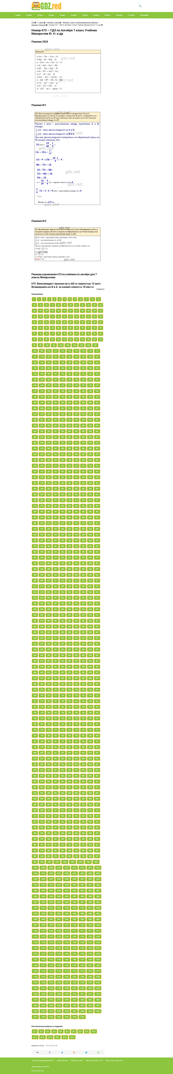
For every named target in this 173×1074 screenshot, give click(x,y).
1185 (90, 977)
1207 (51, 994)
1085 (82, 914)
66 (58, 328)
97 (100, 339)
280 (48, 448)
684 (76, 678)
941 (55, 827)
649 (41, 661)
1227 (66, 1005)
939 (41, 827)
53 (52, 322)
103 (67, 345)
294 (76, 454)
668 (35, 672)
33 (76, 311)
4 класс (51, 15)
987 (97, 850)
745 (83, 713)
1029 (66, 879)
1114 (98, 931)
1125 (43, 942)
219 (41, 414)
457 (97, 546)
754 (76, 718)
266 (90, 437)
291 (55, 454)
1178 (35, 977)
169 (41, 385)
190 (48, 397)
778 (35, 736)
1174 (74, 971)
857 (97, 776)
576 (90, 615)
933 (69, 822)
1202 (82, 988)
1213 (98, 994)
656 (90, 661)
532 (62, 592)
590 (48, 626)
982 (62, 850)
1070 (35, 908)
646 (90, 655)
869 (41, 787)
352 (62, 489)
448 (35, 546)
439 (41, 540)
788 (35, 741)
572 (62, 615)
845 (83, 770)
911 (55, 810)
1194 (90, 982)
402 (62, 517)
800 (48, 747)
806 (90, 747)
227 (97, 414)
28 (46, 311)
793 (69, 741)
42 (58, 316)
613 (69, 638)
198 (35, 403)
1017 (43, 873)
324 (76, 471)
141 (55, 368)
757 (97, 718)
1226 (59, 1005)
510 (48, 581)
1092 (66, 919)
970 (48, 845)
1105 (98, 925)
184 (76, 391)
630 (48, 649)
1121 (82, 936)
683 (69, 678)
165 (83, 380)
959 (41, 839)
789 (41, 741)
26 (34, 311)
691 (55, 684)
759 (41, 724)
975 (83, 845)
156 (90, 374)
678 (35, 678)
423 (69, 529)
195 (83, 397)
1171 (51, 971)
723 (69, 701)
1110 (66, 931)
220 (48, 414)
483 (69, 563)
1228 (74, 1005)
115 (83, 351)
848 (35, 776)
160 (48, 380)
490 (48, 569)
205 (83, 403)
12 (92, 299)
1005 (88, 862)
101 (53, 345)
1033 (98, 879)
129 (41, 362)
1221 (90, 1000)
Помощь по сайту (77, 1060)
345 (83, 483)
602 (62, 632)
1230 (90, 1005)
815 (83, 753)
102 (60, 345)
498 (35, 575)
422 (62, 529)
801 (55, 747)
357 (97, 489)
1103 (82, 925)
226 (90, 414)
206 (90, 403)
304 (76, 460)
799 (41, 747)
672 (62, 672)
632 (62, 649)
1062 (43, 902)
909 (41, 810)
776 (90, 730)
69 (76, 328)
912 (62, 810)
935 (83, 822)
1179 (43, 977)
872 (62, 787)
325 (83, 471)
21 (76, 305)
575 (83, 615)
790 (48, 741)
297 (97, 454)
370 (48, 500)
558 (35, 609)
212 (62, 408)
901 (55, 805)
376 (90, 500)
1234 (51, 1011)
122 (62, 357)
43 (64, 316)
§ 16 (72, 1037)
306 (90, 460)
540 (48, 598)
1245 (66, 1017)
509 (41, 581)
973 (69, 845)
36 (94, 311)
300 (48, 460)
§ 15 (64, 1037)
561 (55, 609)
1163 (59, 965)
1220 (82, 1000)
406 (90, 517)
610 (48, 638)
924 (76, 816)
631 (55, 649)
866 (90, 781)
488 (35, 569)
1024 (98, 873)
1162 (51, 965)
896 (90, 799)
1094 (82, 919)
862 (62, 781)
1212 (90, 994)
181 (55, 391)
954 (76, 833)
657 (97, 661)
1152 (43, 960)
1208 (59, 994)
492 (62, 569)
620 (48, 644)
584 (76, 621)
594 (76, 626)
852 (62, 776)
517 (97, 581)
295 (83, 454)
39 (40, 316)
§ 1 (35, 1031)
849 (41, 776)
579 (41, 621)
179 (41, 391)
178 (35, 391)
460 (48, 552)
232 (62, 420)
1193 (82, 982)
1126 (51, 942)
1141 (98, 948)
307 (97, 460)
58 (82, 322)
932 (62, 822)
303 (69, 460)
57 (76, 322)
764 (76, 724)
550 (48, 603)
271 (55, 443)
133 (69, 362)
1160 (35, 965)
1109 (59, 931)
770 (48, 730)
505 (83, 575)
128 (35, 362)
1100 (59, 925)
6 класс (74, 15)
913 (69, 810)
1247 (82, 1017)
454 (76, 546)
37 (100, 311)
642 (62, 655)
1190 (59, 982)
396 (90, 512)
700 (48, 690)
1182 (66, 977)
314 (76, 466)
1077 (90, 908)
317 (97, 466)
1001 (57, 862)
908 (35, 810)
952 (62, 833)
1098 (43, 925)
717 (97, 695)
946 (90, 827)
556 (90, 603)
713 (69, 695)
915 (83, 810)
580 (48, 621)
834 (76, 764)
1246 (74, 1017)
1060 (98, 896)
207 (97, 403)
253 (69, 431)
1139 (82, 948)
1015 (98, 868)
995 (83, 856)
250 (48, 431)
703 (69, 690)
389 (41, 512)
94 (82, 339)
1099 (51, 925)
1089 (43, 919)
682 (62, 678)
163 (69, 380)
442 (62, 540)
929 (41, 822)
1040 (82, 885)
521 (55, 586)
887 (97, 793)
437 (97, 535)
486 (90, 563)
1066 (74, 902)
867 (97, 781)
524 (76, 586)
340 (48, 483)
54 (58, 322)
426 (90, 529)
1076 (82, 908)
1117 (51, 936)
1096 (98, 919)
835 (83, 764)
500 (48, 575)
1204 (98, 988)
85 (100, 334)
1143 (43, 954)
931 (55, 822)
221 (55, 414)
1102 (74, 925)
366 (90, 494)
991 (55, 856)
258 (35, 437)
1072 (51, 908)
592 (62, 626)
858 (35, 781)
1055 (59, 896)
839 (41, 770)
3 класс (40, 15)
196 (90, 397)
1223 (35, 1005)
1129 (74, 942)
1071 (43, 908)
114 (76, 351)
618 (35, 644)
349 (41, 489)
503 (69, 575)
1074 (66, 908)
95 (88, 339)
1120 (74, 936)
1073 (59, 908)
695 (83, 684)
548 (35, 603)
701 (55, 690)
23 (88, 305)
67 (64, 328)
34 (82, 311)
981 (55, 850)
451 (55, 546)
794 (76, 741)
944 (76, 827)
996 (90, 856)
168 (35, 385)
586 (90, 621)
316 (90, 466)
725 (83, 701)
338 (35, 483)
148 (35, 374)
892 (62, 799)
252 (62, 431)
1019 (59, 873)
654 (76, 661)
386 (90, 506)
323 (69, 471)
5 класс (62, 15)
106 (88, 345)
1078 (98, 908)
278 (35, 448)
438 (35, 540)
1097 (35, 925)
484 (76, 563)
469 (41, 558)
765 (83, 724)
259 (41, 437)
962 (62, 839)
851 (55, 776)
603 (69, 632)
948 (35, 833)
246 (90, 426)
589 (41, 626)
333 (69, 477)
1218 (66, 1000)
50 (34, 322)
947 (97, 827)
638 (35, 655)
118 (35, 357)
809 (41, 753)
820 (48, 759)
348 (35, 489)
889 (41, 799)
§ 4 (54, 1031)
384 (76, 506)
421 (55, 529)
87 (40, 339)
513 (69, 581)
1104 (90, 925)
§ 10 (93, 1031)
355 (83, 489)
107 (95, 345)
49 (100, 316)
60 (94, 322)
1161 (43, 965)
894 (76, 799)
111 (55, 351)
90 (58, 339)
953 (69, 833)
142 (62, 368)
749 (41, 718)
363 (69, 494)
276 (90, 443)
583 (69, 621)
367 (97, 494)
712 (62, 695)
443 (69, 540)
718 (35, 701)
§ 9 (87, 1031)
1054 (51, 896)
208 (35, 408)
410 (48, 523)
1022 (82, 873)
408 (35, 523)
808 (35, 753)
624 (76, 644)
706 (90, 690)
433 (69, 535)
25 (100, 305)
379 (41, 506)
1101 (66, 925)
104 (74, 345)
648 (35, 661)
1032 (90, 879)
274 (76, 443)
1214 (35, 1000)
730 (48, 707)
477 (97, 558)
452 (62, 546)
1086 (90, 914)
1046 (59, 891)
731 (55, 707)
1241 (35, 1017)
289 (41, 454)
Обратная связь (62, 1060)
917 (97, 810)
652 (62, 661)
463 (69, 552)
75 (40, 334)
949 (41, 833)
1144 (51, 954)
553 (69, 603)
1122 (90, 936)
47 (88, 316)
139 (41, 368)
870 (48, 787)
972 (62, 845)
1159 (98, 960)
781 (55, 736)
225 (83, 414)
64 (46, 328)
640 (48, 655)
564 (76, 609)
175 (83, 385)
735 (83, 707)
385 (83, 506)
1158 (90, 960)
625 (83, 644)
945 (83, 827)
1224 (43, 1005)
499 (41, 575)
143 (69, 368)
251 (55, 431)
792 (62, 741)
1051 (98, 891)
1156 (74, 960)
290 (48, 454)
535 (83, 592)
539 (41, 598)
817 (97, 753)
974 (76, 845)
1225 (51, 1005)
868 (35, 787)
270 (48, 443)
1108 (51, 931)
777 (97, 730)
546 (90, 598)
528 (35, 592)
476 (90, 558)
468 (35, 558)
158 (35, 380)
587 (97, 621)
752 (62, 718)
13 (98, 299)
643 (69, 655)
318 (35, 471)
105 (81, 345)
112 (62, 351)
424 (76, 529)
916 (90, 810)
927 (97, 816)
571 (55, 615)
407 (97, 517)
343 (69, 483)
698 (35, 690)
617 (97, 638)
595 (83, 626)
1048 (74, 891)
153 (69, 374)
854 (76, 776)
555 (83, 603)
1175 (82, 971)
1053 (43, 896)
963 (69, 839)
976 (90, 845)
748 (35, 718)
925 (83, 816)
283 (69, 448)
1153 (51, 960)
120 (48, 357)
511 (55, 581)
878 (35, 793)
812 (62, 753)
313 (69, 466)
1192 (74, 982)
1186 (98, 977)
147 (97, 368)
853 (69, 776)
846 (90, 770)
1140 (90, 948)
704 (76, 690)
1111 (74, 931)
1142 (35, 954)
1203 (90, 988)
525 (83, 586)
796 (90, 741)
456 (90, 546)
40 (46, 316)
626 (90, 644)
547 (97, 598)
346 (90, 483)
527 (97, 586)
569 (41, 615)
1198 (51, 988)
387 (97, 506)
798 (35, 747)
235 (83, 420)
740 (48, 713)
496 (90, 569)
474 (76, 558)
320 (48, 471)
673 (69, 672)
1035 (43, 885)
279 (41, 448)
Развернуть (101, 289)
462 (62, 552)
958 (35, 839)
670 (48, 672)
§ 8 (80, 1031)
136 (90, 362)
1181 (59, 977)
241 (55, 426)
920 (48, 816)
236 (90, 420)
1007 (35, 868)
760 (48, 724)
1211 (82, 994)
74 (34, 334)
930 (48, 822)
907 (97, 805)
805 (83, 747)
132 (62, 362)
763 (69, 724)
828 (35, 764)
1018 (51, 873)
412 (62, 523)
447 (97, 540)
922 (62, 816)
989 (41, 856)
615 (83, 638)
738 (35, 713)
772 (62, 730)
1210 (74, 994)
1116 (43, 936)
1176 (90, 971)
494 (76, 569)
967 (97, 839)
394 (76, 512)
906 (90, 805)
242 (62, 426)
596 (90, 626)
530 (48, 592)
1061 (35, 902)
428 (35, 535)
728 (35, 707)
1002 (65, 862)
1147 (74, 954)
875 (83, 787)
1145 (59, 954)
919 (41, 816)
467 (97, 552)
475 (83, 558)
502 (62, 575)
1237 (74, 1011)
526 (90, 586)
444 (76, 540)
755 (83, 718)
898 (35, 805)
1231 (98, 1005)
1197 (43, 988)
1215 (43, 1000)
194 (76, 397)
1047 (66, 891)
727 (97, 701)
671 (55, 672)
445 (83, 540)
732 (62, 707)
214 (76, 408)
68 (70, 328)
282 (62, 448)
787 (97, 736)
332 (62, 477)
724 (76, 701)
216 (90, 408)
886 (90, 793)
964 (76, 839)
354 (76, 489)
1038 (66, 885)
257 (97, 431)
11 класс (131, 15)
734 (76, 707)
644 (76, 655)
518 (35, 586)
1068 (90, 902)
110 (48, 351)
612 (62, 638)
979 (41, 850)
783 (69, 736)
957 (97, 833)
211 (55, 408)
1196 (35, 988)
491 (55, 569)
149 (41, 374)
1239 (90, 1011)
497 (97, 569)
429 (41, 535)
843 (69, 770)
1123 (98, 936)
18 (58, 305)
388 (35, 512)
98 (34, 345)
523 (69, 586)
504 (76, 575)
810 (48, 753)
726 (90, 701)
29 (52, 311)
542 (62, 598)
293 (69, 454)
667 (97, 667)
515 (83, 581)
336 (90, 477)
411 (55, 523)
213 (69, 408)
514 (76, 581)
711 (55, 695)
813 (69, 753)
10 (80, 299)
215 (83, 408)
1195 (98, 982)
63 (40, 328)
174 (76, 385)
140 (48, 368)
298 (35, 460)
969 (41, 845)
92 (70, 339)
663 (69, 667)
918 (35, 816)
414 (76, 523)
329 (41, 477)
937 (97, 822)
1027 (51, 879)
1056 (66, 896)
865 (83, 781)
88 (46, 339)
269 (41, 443)
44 (70, 316)
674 (76, 672)
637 (97, 649)
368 (35, 500)
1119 (66, 936)
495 (83, 569)
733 (69, 707)
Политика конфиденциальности (43, 1060)
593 (69, 626)
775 (83, 730)
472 (62, 558)
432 (62, 535)
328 (35, 477)
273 (69, 443)
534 (76, 592)
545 (83, 598)
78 (58, 334)
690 (48, 684)
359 (41, 494)
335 (83, 477)
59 (88, 322)
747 (97, 713)
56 (70, 322)
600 (48, 632)
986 (90, 850)
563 (69, 609)
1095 (90, 919)
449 (41, 546)
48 (94, 316)
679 (41, 678)
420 (48, 529)
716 (90, 695)
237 (97, 420)
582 (62, 621)
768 (35, 730)
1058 (82, 896)
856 (90, 776)
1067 (82, 902)
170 (48, 385)
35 (88, 311)
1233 (43, 1011)
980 (48, 850)
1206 (43, 994)
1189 (51, 982)
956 (90, 833)
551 (55, 603)
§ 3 (48, 1031)
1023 (90, 873)
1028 (59, 879)
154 (76, 374)
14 (34, 305)
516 (90, 581)
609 (41, 638)
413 (69, 523)
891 (55, 799)
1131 (90, 942)
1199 (59, 988)
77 (52, 334)
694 (76, 684)
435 (83, 535)
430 (48, 535)
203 (69, 403)
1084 (74, 914)
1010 (59, 868)
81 (76, 334)
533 (69, 592)
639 (41, 655)
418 (35, 529)
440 (48, 540)
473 (69, 558)
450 (48, 546)
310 (48, 466)
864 (76, 781)
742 (62, 713)
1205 (35, 994)
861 (55, 781)
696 (90, 684)
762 (62, 724)
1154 (59, 960)
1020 (66, 873)
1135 (51, 948)
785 (83, 736)
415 (83, 523)
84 (94, 334)
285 (83, 448)
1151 (35, 960)
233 (69, 420)
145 (83, 368)
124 (76, 357)
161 (55, 380)
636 (90, 649)
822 (62, 759)
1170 (43, 971)
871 (55, 787)
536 (90, 592)
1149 (90, 954)
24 (94, 305)
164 (76, 380)
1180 (51, 977)
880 (48, 793)
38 (34, 316)
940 (48, 827)
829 (41, 764)
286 (90, 448)
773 (69, 730)
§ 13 (50, 1037)
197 (97, 397)
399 (41, 517)
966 (90, 839)
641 (55, 655)
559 (41, 609)
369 (41, 500)
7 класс (85, 15)
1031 (82, 879)
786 (90, 736)
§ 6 (67, 1031)
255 (83, 431)
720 (48, 701)
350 (48, 489)
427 (97, 529)
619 (41, 644)
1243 (51, 1017)
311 (55, 466)
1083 (66, 914)
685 (83, 678)
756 (90, 718)
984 (76, 850)
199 (41, 403)
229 (41, 420)
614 (76, 638)
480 (48, 563)
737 (97, 707)
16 (46, 305)
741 (55, 713)
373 (69, 500)
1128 (66, 942)
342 (62, 483)
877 (97, 787)
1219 (74, 1000)
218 (35, 414)
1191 (66, 982)
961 (55, 839)
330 (48, 477)
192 (62, 397)
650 (48, 661)
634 (76, 649)
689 (41, 684)
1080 (43, 914)
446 (90, 540)
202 (62, 403)
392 (62, 512)
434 (76, 535)
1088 (35, 919)
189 (41, 397)
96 (94, 339)
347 (97, 483)
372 (62, 500)
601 (55, 632)
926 (90, 816)
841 (55, 770)
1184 (82, 977)
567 (97, 609)
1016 (35, 873)
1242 (43, 1017)
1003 (72, 862)
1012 (74, 868)
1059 (90, 896)
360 (48, 494)
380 (48, 506)
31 (64, 311)
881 (55, 793)
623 (69, 644)
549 (41, 603)
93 (76, 339)
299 (41, 460)
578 (35, 621)
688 (35, 684)
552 (62, 603)
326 (90, 471)
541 (55, 598)
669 (41, 672)
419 (41, 529)
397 (97, 512)
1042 (98, 885)
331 (55, 477)
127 (97, 357)
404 (76, 517)
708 (35, 695)
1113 (90, 931)
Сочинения (144, 15)
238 (35, 426)
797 (97, 741)
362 (62, 494)
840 (48, 770)
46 (82, 316)
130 (48, 362)
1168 (98, 965)
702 (62, 690)
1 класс (18, 15)
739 (41, 713)
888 (35, 799)
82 (82, 334)
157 (97, 374)
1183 (74, 977)
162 (62, 380)
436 (90, 535)
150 (48, 374)
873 (69, 787)
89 (52, 339)
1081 (51, 914)
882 (62, 793)
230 (48, 420)
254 (76, 431)
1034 (35, 885)
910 (48, 810)
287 (97, 448)
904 (76, 805)
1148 (82, 954)
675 (83, 672)
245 (83, 426)
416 (90, 523)
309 (41, 466)
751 (55, 718)
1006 (96, 862)
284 (76, 448)
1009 (51, 868)
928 (35, 822)
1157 (82, 960)
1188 (43, 982)
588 (35, 626)
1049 (82, 891)
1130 (82, 942)
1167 (90, 965)
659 (41, 667)
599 (41, 632)
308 (35, 466)
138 (35, 368)
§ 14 (57, 1037)
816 (90, 753)
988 (35, 856)
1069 (98, 902)
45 (76, 316)
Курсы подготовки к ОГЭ (94, 1060)
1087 (98, 914)
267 (97, 437)
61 (100, 322)
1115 (35, 936)
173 (69, 385)
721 (55, 701)
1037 (59, 885)
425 (83, 529)
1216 (51, 1000)
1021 (74, 873)
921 (55, 816)
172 (62, 385)
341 (55, 483)
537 (97, 592)
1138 (74, 948)
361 (55, 494)
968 (35, 845)
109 (41, 351)
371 (55, 500)
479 (41, 563)
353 (69, 489)
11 (86, 299)
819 (41, 759)
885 (83, 793)
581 (55, 621)
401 (55, 517)
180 (48, 391)
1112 (82, 931)
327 (97, 471)
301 (55, 460)
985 (83, 850)
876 (90, 787)
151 (55, 374)
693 (69, 684)
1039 (74, 885)
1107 (43, 931)
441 (55, 540)
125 (83, 357)
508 (35, 581)
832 (62, 764)
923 (69, 816)
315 (83, 466)
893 (69, 799)
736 (90, 707)
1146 (66, 954)
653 (69, 661)
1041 (90, 885)
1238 (82, 1011)
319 (41, 471)
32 (70, 311)
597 (97, 626)
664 (76, 667)
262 (62, 437)
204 (76, 403)
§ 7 (74, 1031)
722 (62, 701)
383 (69, 506)
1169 (35, 971)
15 (40, 305)
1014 (90, 868)
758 (35, 724)
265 (83, 437)
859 (41, 781)
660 (48, 667)
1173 (66, 971)
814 (76, 753)
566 (90, 609)
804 (76, 747)
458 (35, 552)
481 (55, 563)
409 (41, 523)
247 (97, 426)
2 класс (29, 15)
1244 (59, 1017)
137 (97, 362)
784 (76, 736)
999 (41, 862)
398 (35, 517)
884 (76, 793)
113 (69, 351)
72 (94, 328)
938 (35, 827)
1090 (51, 919)
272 (62, 443)
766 (90, 724)
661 (55, 667)
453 (69, 546)
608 (35, 638)
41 (52, 316)
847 (97, 770)
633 (69, 649)
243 (69, 426)
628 (35, 649)
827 (97, 759)
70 (82, 328)
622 (62, 644)
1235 (59, 1011)
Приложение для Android (40, 1066)
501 (55, 575)
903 (69, 805)
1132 (98, 942)
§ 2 (41, 1031)
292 (62, 454)
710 (48, 695)
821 (55, 759)
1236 (66, 1011)
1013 (82, 868)
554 (76, 603)
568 (35, 615)
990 (48, 856)
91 (64, 339)
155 (83, 374)
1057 (74, 896)
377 (97, 500)
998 (35, 862)
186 (90, 391)
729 (41, 707)
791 (55, 741)
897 (97, 799)
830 (48, 764)
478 (35, 563)
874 (76, 787)
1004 (80, 862)
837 (97, 764)
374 (76, 500)
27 (40, 311)
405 (83, 517)
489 (41, 569)
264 (76, 437)
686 (90, 678)
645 (83, 655)
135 (83, 362)
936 (90, 822)
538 (35, 598)
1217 (59, 1000)
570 (48, 615)
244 (76, 426)
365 (83, 494)
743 (69, 713)
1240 (98, 1011)
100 (47, 345)
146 (90, 368)
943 (69, 827)
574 (76, 615)
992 (62, 856)
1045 (51, 891)
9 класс (107, 15)
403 (69, 517)
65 (52, 328)
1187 (35, 982)
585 (83, 621)
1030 (74, 879)
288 (35, 454)
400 (48, 517)
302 (62, 460)
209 (41, 408)
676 (90, 672)
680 (48, 678)
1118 (59, 936)
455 (83, 546)
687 (97, 678)
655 (83, 661)
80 (70, 334)
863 (69, 781)
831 (55, 764)
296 (90, 454)
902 (62, 805)
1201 (74, 988)
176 (90, 385)
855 (83, 776)
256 (90, 431)
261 (55, 437)
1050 (90, 891)
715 (83, 695)
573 (69, 615)
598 (35, 632)
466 (90, 552)
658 (35, 667)
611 (55, 638)
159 (41, 380)
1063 (51, 902)
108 (35, 351)
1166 (82, 965)
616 (90, 638)
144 (76, 368)
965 (83, 839)
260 (48, 437)
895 (83, 799)
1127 (59, 942)
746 (90, 713)
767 (97, 724)
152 (62, 374)
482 (62, 563)
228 (35, 420)
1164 (66, 965)
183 (69, 391)
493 (69, 569)
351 (55, 489)
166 (90, 380)
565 (83, 609)
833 (69, 764)
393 (69, 512)
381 (55, 506)
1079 (35, 914)
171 (55, 385)
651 (55, 661)
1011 (66, 868)
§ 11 (35, 1037)
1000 (49, 862)
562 (62, 609)
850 (48, 776)
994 (76, 856)
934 (76, 822)
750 (48, 718)
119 (41, 357)
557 (97, 603)
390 (48, 512)
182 (62, 391)
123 (69, 357)
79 (64, 334)
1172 (59, 971)
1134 (43, 948)
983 (69, 850)
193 (69, 397)
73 (100, 328)
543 (69, 598)
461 (55, 552)
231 (55, 420)
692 (62, 684)
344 (76, 483)
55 (64, 322)
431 (55, 535)
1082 (59, 914)
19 (64, 305)
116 (90, 351)
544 (76, 598)
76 (46, 334)
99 (40, 345)
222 (62, 414)
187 (97, 391)
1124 (35, 942)
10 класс (119, 15)
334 (76, 477)
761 (55, 724)
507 (97, 575)
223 (69, 414)
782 (62, 736)
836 (90, 764)
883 (69, 793)
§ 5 (61, 1031)
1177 (98, 971)
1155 (66, 960)
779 (41, 736)
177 (97, 385)
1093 (74, 919)
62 (34, 328)
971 (55, 845)
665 (83, 667)
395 (83, 512)
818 (35, 759)
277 (97, 443)
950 (48, 833)
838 (35, 770)
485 (83, 563)
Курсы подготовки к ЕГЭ (114, 1060)
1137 (66, 948)
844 (76, 770)
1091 (59, 919)
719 (41, 701)
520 (48, 586)
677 (97, 672)
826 (90, 759)
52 (46, 322)
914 (76, 810)
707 (97, 690)
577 (97, 615)
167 (97, 380)
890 (48, 799)
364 (76, 494)
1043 (35, 891)
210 (48, 408)
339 (41, 483)
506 (90, 575)
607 (97, 632)
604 (76, 632)
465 (83, 552)
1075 (74, 908)
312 (62, 466)
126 (90, 357)
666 (90, 667)
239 (41, 426)
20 (70, 305)
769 (41, 730)
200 (48, 403)
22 (82, 305)
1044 (43, 891)
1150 (98, 954)
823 (69, 759)
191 (55, 397)
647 (97, 655)
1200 (66, 988)
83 (88, 334)
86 (34, 339)
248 (35, 431)
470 (48, 558)
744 (76, 713)
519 (41, 586)
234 (76, 420)
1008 (43, 868)
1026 (43, 879)
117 (97, 351)
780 (48, 736)
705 (83, 690)
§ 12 (42, 1037)
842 (62, 770)
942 (62, 827)
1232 (35, 1011)
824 (76, 759)
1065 (66, 902)
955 (83, 833)
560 (48, 609)
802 (62, 747)
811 (55, 753)
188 (35, 397)
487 (97, 563)
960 (48, 839)
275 (83, 443)
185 (83, 391)
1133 (35, 948)
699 (41, 690)
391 (55, 512)
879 (41, 793)
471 (55, 558)
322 (62, 471)
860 (48, 781)
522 (62, 586)
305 (83, 460)
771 (55, 730)
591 (55, 626)
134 (76, 362)
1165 (74, 965)
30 (58, 311)
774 (76, 730)
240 (48, 426)
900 (48, 805)
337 (97, 477)
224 (76, 414)
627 (97, 644)
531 (55, 592)
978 (35, 850)
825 (83, 759)
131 (55, 362)
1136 (59, 948)
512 (62, 581)
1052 (35, 896)
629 (41, 649)
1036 (51, 885)
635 (83, 649)
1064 (59, 902)
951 (55, 833)
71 (88, 328)
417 (97, 523)
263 (69, 437)
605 (83, 632)
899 (41, 805)
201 (55, 403)
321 (55, 471)
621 (55, 644)
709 (41, 695)
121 (55, 357)
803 (69, 747)
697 (97, 684)
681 (55, 678)
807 (97, 747)
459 (41, 552)
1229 (82, 1005)
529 (41, 592)
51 (40, 322)
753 (69, 718)
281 (55, 448)
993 (69, 856)
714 (76, 695)
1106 (35, 931)
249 (41, 431)
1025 (35, 879)
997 (97, 856)
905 (83, 805)
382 (62, 506)
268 (35, 443)
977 (97, 845)
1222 (98, 1000)
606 (90, 632)
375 (83, 500)
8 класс (96, 15)
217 (97, 408)
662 (62, 667)
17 (52, 305)
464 (76, 552)
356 (90, 489)
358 (35, 494)
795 (83, 741)
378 (35, 506)
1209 (66, 994)
